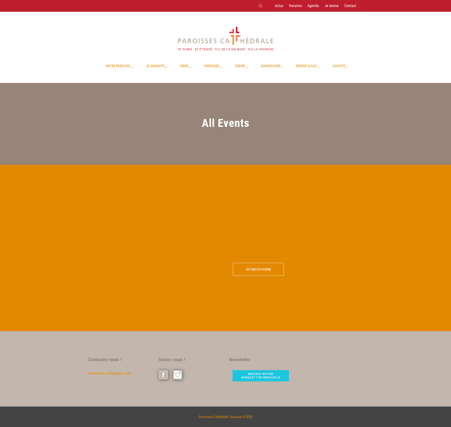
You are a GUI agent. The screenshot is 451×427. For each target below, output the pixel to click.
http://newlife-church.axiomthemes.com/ (295, 247)
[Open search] (260, 5)
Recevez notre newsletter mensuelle (260, 375)
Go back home (258, 269)
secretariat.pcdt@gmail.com (109, 373)
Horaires (295, 6)
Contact (350, 6)
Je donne (332, 6)
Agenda (313, 6)
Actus (279, 6)
